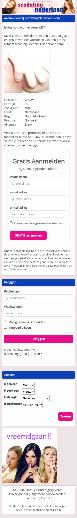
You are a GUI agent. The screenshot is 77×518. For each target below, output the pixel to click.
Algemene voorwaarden (48, 494)
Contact (46, 498)
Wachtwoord (13, 306)
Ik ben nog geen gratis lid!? (23, 354)
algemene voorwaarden (48, 223)
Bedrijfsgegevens (48, 490)
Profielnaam (18, 177)
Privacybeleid (18, 494)
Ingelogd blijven (19, 327)
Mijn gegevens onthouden (26, 322)
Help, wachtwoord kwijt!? (22, 349)
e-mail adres (19, 192)
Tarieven (31, 498)
